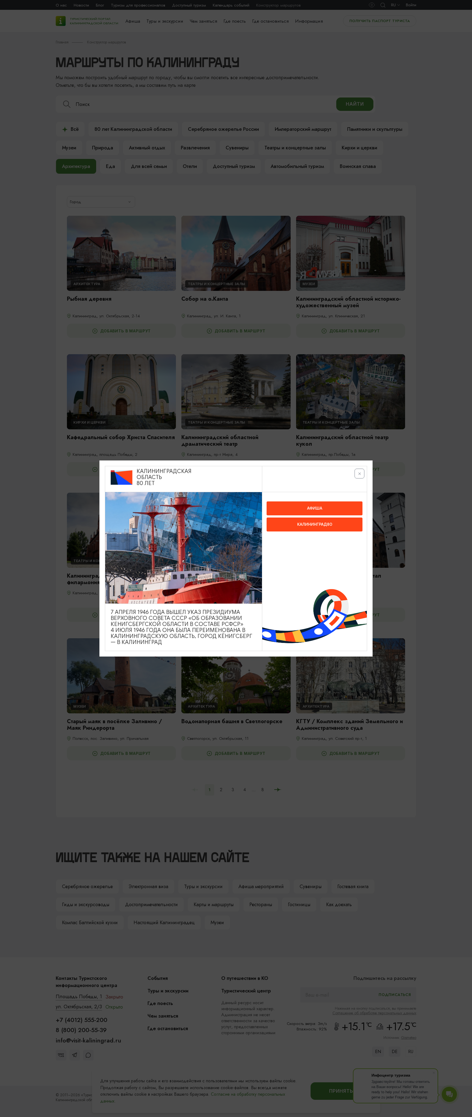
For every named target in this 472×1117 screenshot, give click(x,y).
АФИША (314, 508)
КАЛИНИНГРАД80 (314, 524)
